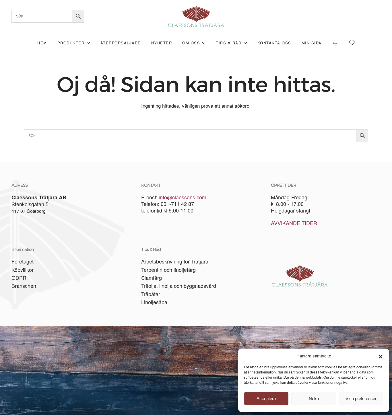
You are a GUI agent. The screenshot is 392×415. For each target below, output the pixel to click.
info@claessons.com (182, 197)
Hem (42, 43)
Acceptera (266, 398)
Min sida (312, 43)
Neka (314, 398)
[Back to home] (196, 16)
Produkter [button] (71, 43)
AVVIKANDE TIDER (294, 223)
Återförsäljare (120, 43)
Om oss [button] (191, 43)
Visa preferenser (361, 398)
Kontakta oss (274, 43)
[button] (380, 356)
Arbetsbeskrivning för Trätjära (174, 261)
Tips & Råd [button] (228, 43)
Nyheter (161, 43)
